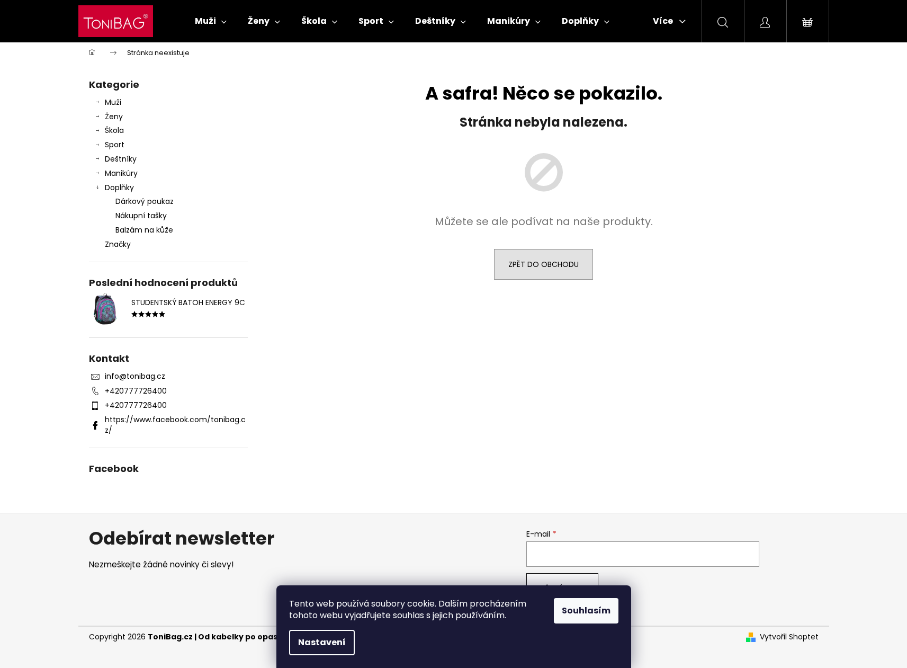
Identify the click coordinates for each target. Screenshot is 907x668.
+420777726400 (136, 391)
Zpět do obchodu (543, 264)
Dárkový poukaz (144, 201)
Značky (118, 244)
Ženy (114, 116)
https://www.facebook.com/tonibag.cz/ (175, 424)
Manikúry (121, 173)
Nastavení (322, 642)
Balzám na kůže (144, 230)
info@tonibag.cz (135, 376)
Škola (114, 130)
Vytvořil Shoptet (789, 637)
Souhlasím (586, 610)
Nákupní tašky (141, 215)
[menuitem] (210, 21)
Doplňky (119, 187)
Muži (113, 102)
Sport (114, 144)
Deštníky (121, 159)
